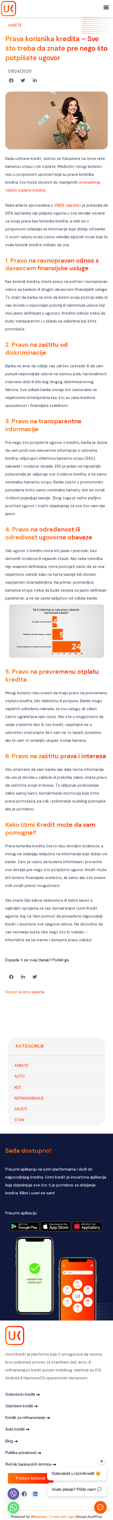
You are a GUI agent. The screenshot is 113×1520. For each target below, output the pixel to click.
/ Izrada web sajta (61, 1517)
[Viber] (13, 1494)
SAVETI (20, 1109)
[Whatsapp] (13, 1507)
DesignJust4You (89, 1517)
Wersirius (39, 1517)
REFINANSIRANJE (29, 1098)
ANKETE (15, 25)
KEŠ (17, 1087)
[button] (106, 7)
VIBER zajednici (68, 205)
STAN (19, 1120)
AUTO (19, 1076)
